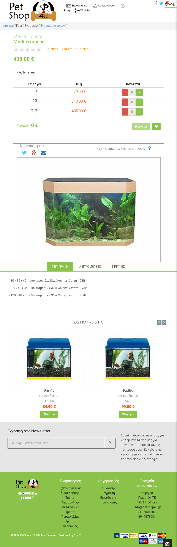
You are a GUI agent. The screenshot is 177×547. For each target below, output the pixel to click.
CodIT (77, 535)
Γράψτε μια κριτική (75, 49)
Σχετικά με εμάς (70, 488)
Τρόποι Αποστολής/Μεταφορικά (70, 502)
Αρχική (8, 25)
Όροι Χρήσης (70, 493)
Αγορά (142, 126)
